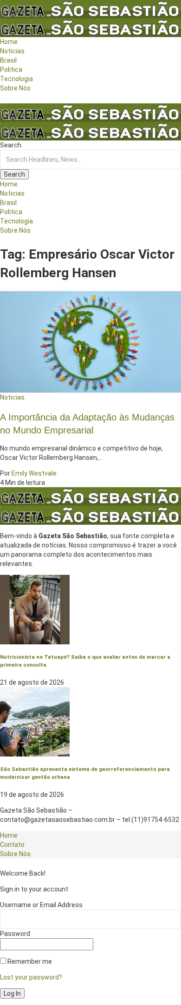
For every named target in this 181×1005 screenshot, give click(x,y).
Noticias (12, 397)
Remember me (29, 961)
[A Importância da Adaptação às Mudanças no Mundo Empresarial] (90, 341)
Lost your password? (31, 977)
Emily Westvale (34, 473)
